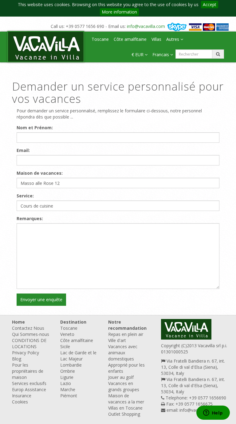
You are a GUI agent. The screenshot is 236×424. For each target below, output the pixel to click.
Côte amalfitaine (130, 39)
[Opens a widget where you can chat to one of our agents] (213, 413)
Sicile (65, 346)
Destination (73, 322)
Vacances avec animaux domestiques (122, 353)
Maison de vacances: (40, 173)
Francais (161, 54)
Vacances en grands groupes (123, 386)
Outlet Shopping (124, 414)
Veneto (67, 334)
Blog (16, 359)
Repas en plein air (125, 334)
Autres (173, 39)
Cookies (20, 402)
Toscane (100, 39)
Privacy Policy (25, 353)
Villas (156, 39)
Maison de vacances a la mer (126, 399)
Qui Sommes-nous (30, 334)
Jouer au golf (121, 377)
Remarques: (30, 218)
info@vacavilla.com (146, 26)
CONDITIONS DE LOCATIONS (29, 343)
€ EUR (138, 54)
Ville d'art (117, 340)
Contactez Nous (28, 328)
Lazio (65, 383)
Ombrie (67, 371)
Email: (23, 150)
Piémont (68, 396)
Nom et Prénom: (35, 127)
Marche (67, 389)
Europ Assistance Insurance (29, 393)
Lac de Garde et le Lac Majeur (78, 356)
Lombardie (71, 365)
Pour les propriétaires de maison (27, 371)
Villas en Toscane (125, 408)
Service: (25, 196)
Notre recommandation (127, 325)
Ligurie (66, 377)
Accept (209, 4)
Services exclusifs (29, 383)
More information (119, 12)
